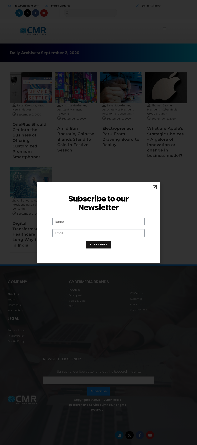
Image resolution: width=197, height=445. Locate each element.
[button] (154, 187)
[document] (98, 222)
